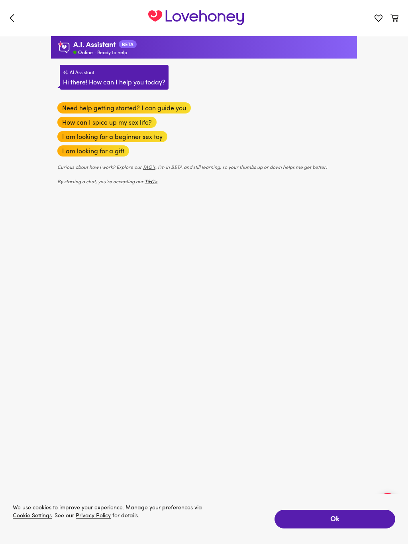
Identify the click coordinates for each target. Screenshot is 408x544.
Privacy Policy (93, 516)
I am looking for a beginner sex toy (112, 136)
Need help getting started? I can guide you (124, 108)
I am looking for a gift (93, 151)
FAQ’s (149, 167)
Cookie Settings (32, 516)
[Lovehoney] (14, 18)
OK (334, 518)
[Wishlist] (378, 18)
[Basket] (394, 18)
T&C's (151, 181)
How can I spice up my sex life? (107, 122)
